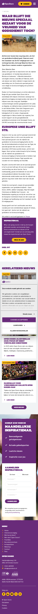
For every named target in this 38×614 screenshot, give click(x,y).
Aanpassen (18, 325)
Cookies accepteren (19, 320)
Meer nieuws (19, 407)
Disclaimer (5, 602)
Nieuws (6, 11)
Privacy (4, 605)
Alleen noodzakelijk (19, 331)
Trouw (27, 216)
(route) (15, 563)
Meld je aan (19, 240)
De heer (12, 474)
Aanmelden (12, 501)
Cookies (4, 608)
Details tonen (27, 314)
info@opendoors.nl (10, 568)
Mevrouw (25, 474)
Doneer (26, 4)
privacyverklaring (14, 512)
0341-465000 (9, 566)
